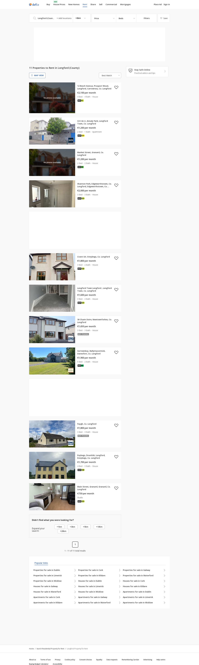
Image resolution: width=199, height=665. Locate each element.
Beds (121, 18)
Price (96, 18)
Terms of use (45, 660)
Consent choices (85, 660)
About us (32, 660)
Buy (48, 4)
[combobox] (60, 18)
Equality (99, 660)
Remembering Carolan (130, 660)
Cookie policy (70, 660)
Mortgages (125, 4)
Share (93, 4)
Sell (100, 4)
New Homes (73, 4)
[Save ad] (116, 87)
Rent (85, 4)
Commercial (111, 4)
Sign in (167, 4)
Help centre (160, 660)
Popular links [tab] (41, 562)
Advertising (147, 660)
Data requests (112, 660)
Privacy (57, 660)
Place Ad (158, 4)
